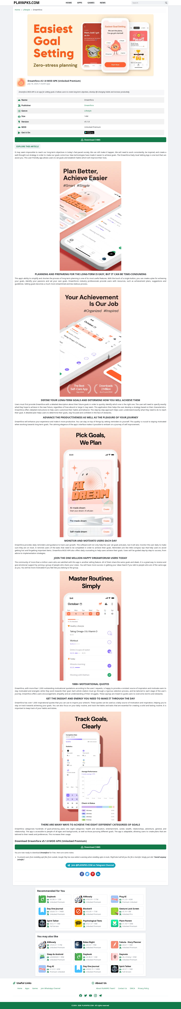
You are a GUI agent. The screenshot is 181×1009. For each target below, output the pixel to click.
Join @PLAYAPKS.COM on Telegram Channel (92, 865)
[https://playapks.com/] (80, 995)
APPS (79, 2)
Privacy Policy (143, 988)
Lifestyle (26, 9)
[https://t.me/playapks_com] (100, 995)
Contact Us (122, 988)
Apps (27, 988)
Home (17, 9)
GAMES (90, 2)
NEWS (102, 2)
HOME (68, 2)
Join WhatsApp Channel (50, 988)
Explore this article (27, 146)
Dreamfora (89, 105)
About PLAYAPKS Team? (105, 988)
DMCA (132, 988)
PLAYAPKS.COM (26, 2)
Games (35, 988)
